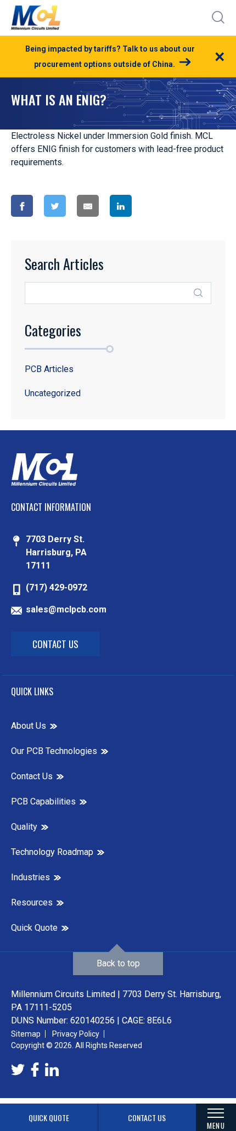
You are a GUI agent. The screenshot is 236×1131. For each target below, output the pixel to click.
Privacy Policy (75, 1034)
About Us (28, 726)
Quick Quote (34, 927)
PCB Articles (49, 369)
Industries (30, 877)
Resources (32, 902)
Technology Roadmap (52, 852)
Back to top (118, 963)
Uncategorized (53, 393)
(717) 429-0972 (56, 587)
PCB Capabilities (43, 801)
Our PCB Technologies (54, 751)
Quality (24, 826)
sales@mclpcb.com (66, 609)
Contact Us (55, 644)
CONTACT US (147, 1117)
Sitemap (26, 1034)
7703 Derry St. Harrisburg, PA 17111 (56, 552)
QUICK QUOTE (49, 1117)
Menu (215, 1125)
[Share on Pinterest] (162, 205)
